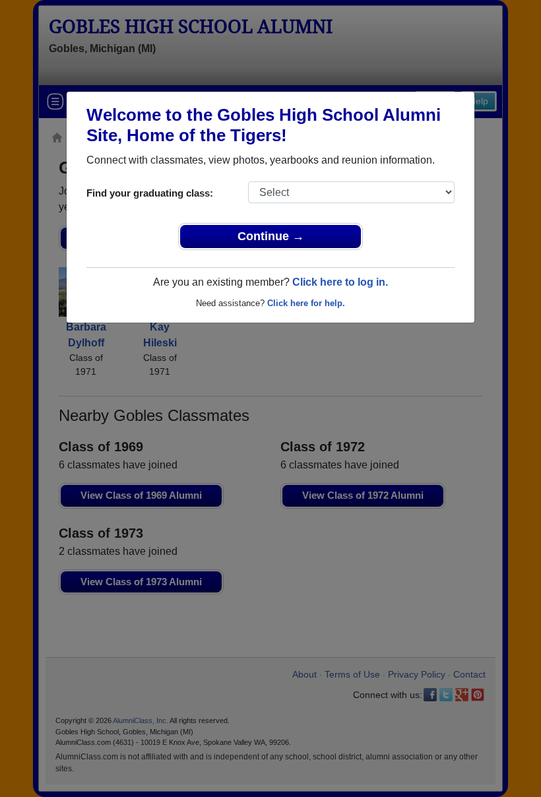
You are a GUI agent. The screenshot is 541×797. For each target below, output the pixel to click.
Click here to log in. (340, 282)
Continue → (271, 236)
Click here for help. (306, 303)
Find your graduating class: (149, 193)
